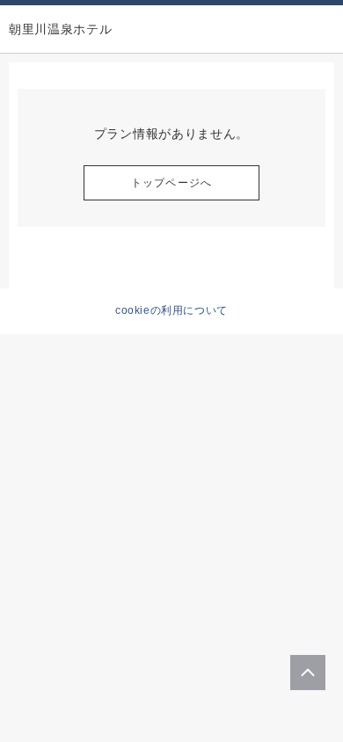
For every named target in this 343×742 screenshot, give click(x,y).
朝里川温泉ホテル (61, 29)
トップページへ (171, 183)
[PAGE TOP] (307, 672)
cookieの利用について (171, 310)
